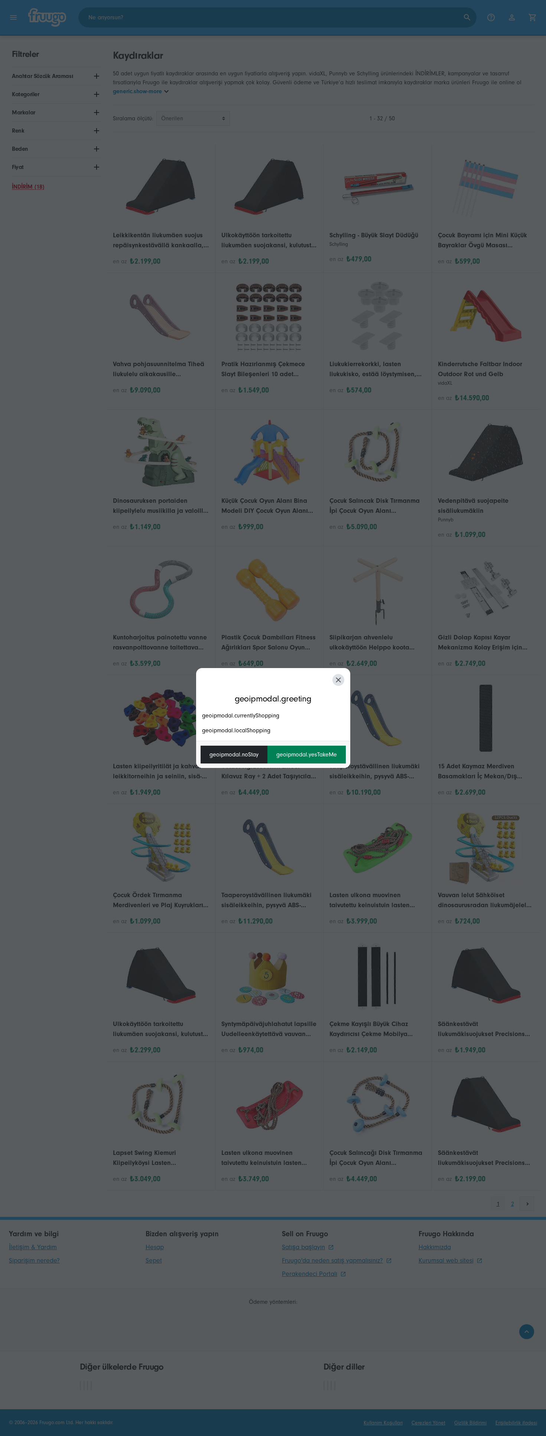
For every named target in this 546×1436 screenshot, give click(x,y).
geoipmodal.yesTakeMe (306, 754)
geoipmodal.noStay (234, 754)
